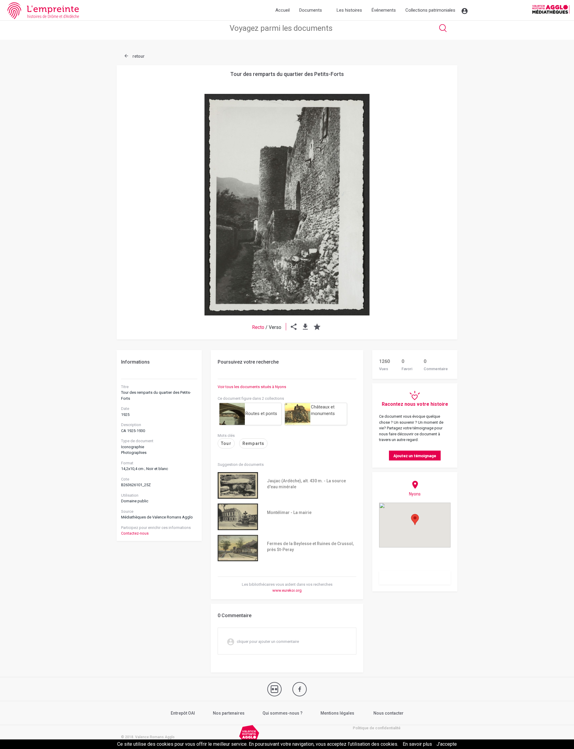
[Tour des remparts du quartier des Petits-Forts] (287, 204)
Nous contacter (388, 713)
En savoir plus (417, 744)
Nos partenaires (229, 713)
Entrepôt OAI (183, 713)
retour (138, 56)
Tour (226, 443)
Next (438, 190)
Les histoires (349, 10)
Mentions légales (337, 713)
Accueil (282, 10)
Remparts (253, 443)
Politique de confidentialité (377, 728)
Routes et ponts (261, 413)
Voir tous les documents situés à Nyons (252, 387)
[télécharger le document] (305, 327)
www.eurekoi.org (287, 590)
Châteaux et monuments (323, 410)
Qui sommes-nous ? (282, 713)
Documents (310, 10)
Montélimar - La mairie (289, 512)
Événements (384, 10)
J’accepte (446, 744)
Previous (136, 190)
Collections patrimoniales (430, 10)
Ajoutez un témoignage (414, 455)
